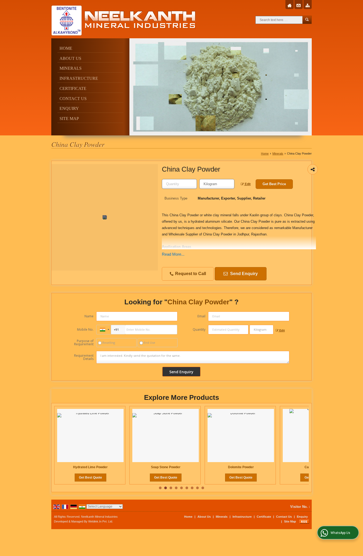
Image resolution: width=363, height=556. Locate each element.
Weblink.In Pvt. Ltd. (100, 521)
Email (201, 316)
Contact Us (73, 98)
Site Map (69, 118)
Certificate (73, 88)
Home (66, 48)
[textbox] (216, 184)
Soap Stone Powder (165, 467)
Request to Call (190, 273)
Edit (247, 184)
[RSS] (304, 521)
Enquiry (69, 108)
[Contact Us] (298, 5)
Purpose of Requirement (84, 342)
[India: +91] (103, 329)
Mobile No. (85, 329)
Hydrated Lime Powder (90, 467)
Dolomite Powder (241, 467)
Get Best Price (274, 184)
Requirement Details (84, 357)
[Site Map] (307, 5)
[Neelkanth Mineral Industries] (123, 20)
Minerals (71, 68)
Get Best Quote (90, 477)
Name (89, 316)
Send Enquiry (243, 273)
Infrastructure (79, 78)
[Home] (289, 5)
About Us (70, 58)
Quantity (199, 329)
